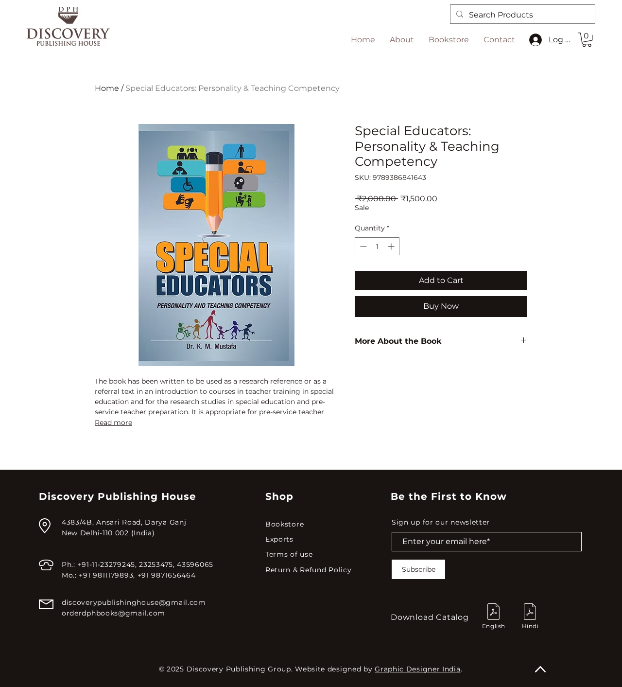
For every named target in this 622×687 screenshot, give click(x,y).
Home (107, 88)
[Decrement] (362, 246)
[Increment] (392, 246)
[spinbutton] (377, 246)
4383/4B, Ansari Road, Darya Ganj (124, 522)
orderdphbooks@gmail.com (113, 613)
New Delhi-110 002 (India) (108, 532)
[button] (586, 40)
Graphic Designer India (417, 669)
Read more (113, 422)
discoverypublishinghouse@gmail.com (134, 602)
